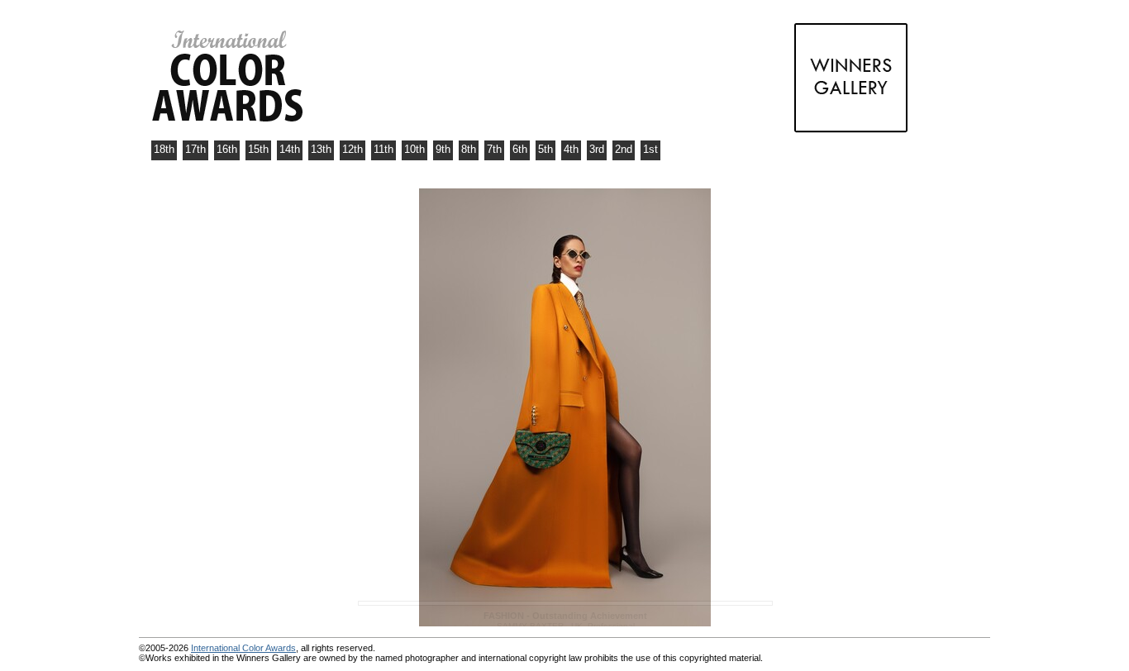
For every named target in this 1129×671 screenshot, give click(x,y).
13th (321, 149)
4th (571, 149)
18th (164, 149)
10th (414, 149)
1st (650, 149)
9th (443, 149)
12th (352, 149)
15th (258, 149)
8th (468, 149)
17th (195, 149)
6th (519, 149)
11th (383, 149)
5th (545, 149)
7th (494, 149)
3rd (596, 149)
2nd (623, 149)
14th (289, 149)
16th (227, 149)
